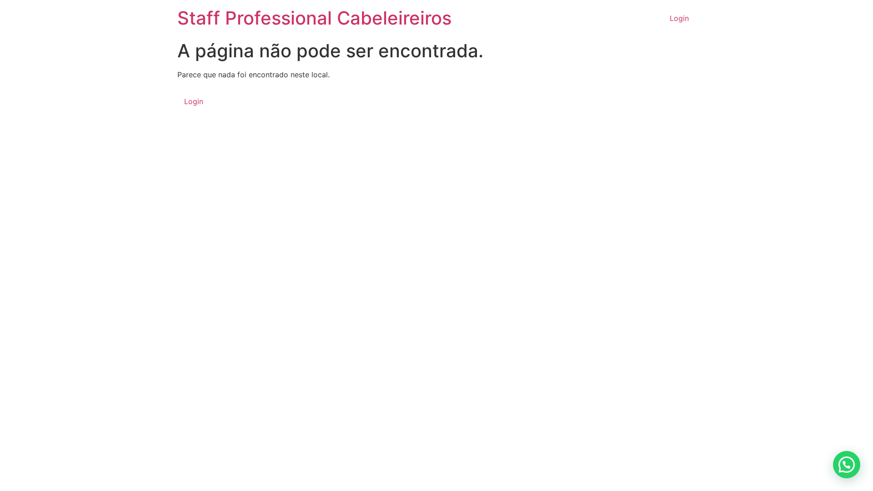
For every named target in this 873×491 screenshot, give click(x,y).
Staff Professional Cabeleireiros (314, 18)
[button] (846, 464)
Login (679, 18)
